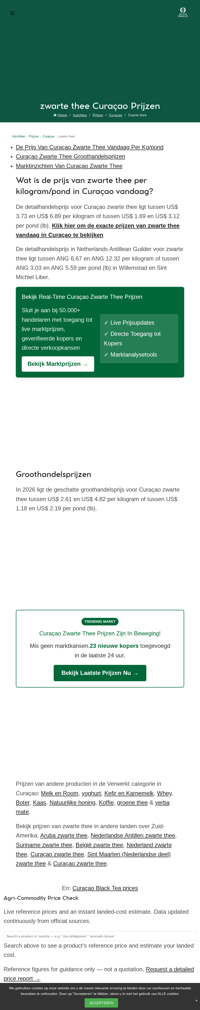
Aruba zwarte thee (63, 835)
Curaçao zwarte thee (57, 854)
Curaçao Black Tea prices (105, 888)
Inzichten (80, 115)
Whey (164, 793)
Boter (23, 802)
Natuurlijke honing (72, 802)
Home (62, 115)
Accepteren (101, 1003)
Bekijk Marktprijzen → (58, 363)
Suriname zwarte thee (44, 845)
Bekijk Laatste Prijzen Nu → (100, 673)
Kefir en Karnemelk (129, 793)
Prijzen (98, 115)
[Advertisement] (101, 65)
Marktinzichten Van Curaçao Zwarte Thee (69, 166)
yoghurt (91, 793)
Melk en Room (59, 793)
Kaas (39, 802)
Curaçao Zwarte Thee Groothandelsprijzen (70, 156)
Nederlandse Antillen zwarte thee (133, 835)
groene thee (132, 802)
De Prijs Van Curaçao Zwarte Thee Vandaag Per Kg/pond (89, 147)
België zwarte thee (99, 845)
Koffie (106, 802)
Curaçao (115, 115)
